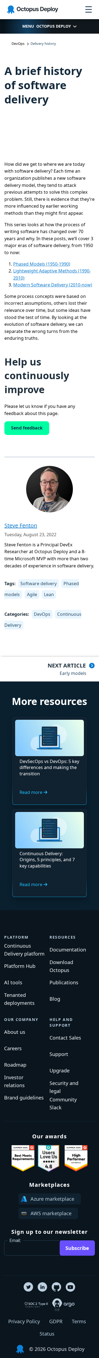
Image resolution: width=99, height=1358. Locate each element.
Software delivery (38, 584)
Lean (49, 594)
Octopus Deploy (53, 26)
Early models (73, 673)
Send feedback (27, 428)
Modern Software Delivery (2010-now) (52, 285)
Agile (32, 594)
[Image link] (23, 1158)
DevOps (42, 614)
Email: (15, 1240)
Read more (31, 792)
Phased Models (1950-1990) (41, 264)
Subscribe (77, 1248)
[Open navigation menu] (88, 10)
